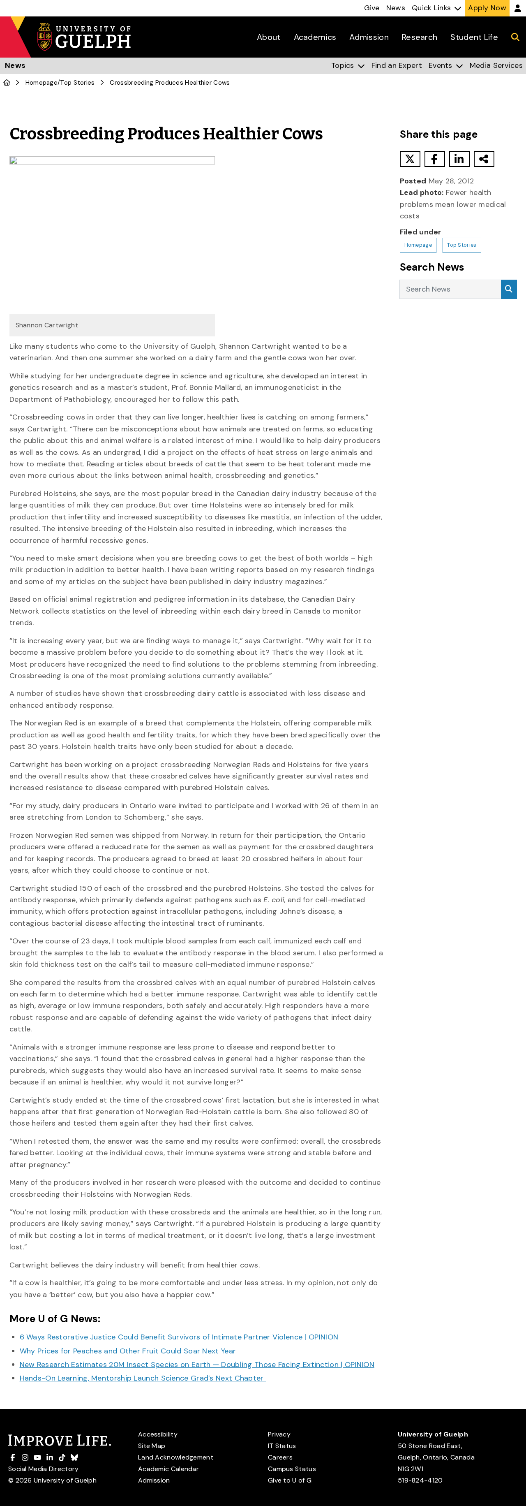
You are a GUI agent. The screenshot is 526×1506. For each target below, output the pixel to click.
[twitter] (410, 159)
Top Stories (77, 83)
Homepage (41, 83)
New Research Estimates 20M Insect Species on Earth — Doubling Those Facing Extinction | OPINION (197, 1364)
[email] (484, 159)
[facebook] (434, 159)
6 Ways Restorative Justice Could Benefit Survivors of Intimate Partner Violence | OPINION (179, 1337)
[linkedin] (459, 159)
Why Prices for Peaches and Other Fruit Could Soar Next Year (128, 1351)
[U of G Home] (6, 83)
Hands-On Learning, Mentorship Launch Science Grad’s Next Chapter (143, 1378)
